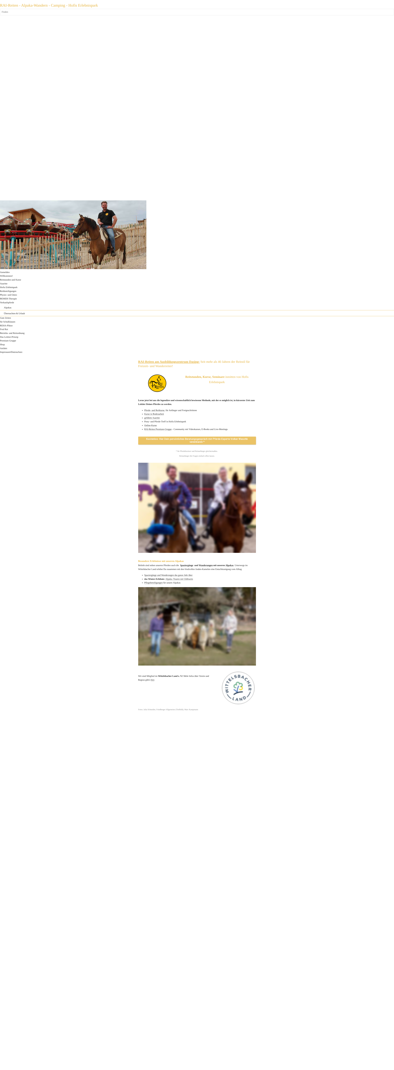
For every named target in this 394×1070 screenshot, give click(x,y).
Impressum (5, 352)
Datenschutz (16, 352)
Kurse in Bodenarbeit (154, 414)
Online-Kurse (150, 425)
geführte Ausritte (152, 418)
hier (152, 680)
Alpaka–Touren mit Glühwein (179, 579)
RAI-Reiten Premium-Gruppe (158, 429)
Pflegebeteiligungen (153, 583)
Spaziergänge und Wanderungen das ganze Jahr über (168, 575)
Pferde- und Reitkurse (154, 410)
